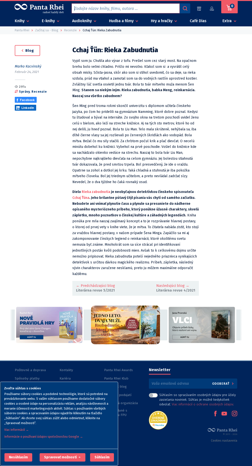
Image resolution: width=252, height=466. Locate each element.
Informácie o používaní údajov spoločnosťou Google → (43, 436)
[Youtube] (224, 414)
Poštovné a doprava (30, 370)
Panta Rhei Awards (118, 370)
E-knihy (49, 20)
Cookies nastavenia (224, 440)
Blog (29, 50)
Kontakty (66, 370)
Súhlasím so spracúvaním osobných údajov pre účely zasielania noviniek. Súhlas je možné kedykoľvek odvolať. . (197, 399)
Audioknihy (82, 20)
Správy (24, 91)
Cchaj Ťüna (80, 198)
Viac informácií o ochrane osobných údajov (202, 404)
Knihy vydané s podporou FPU (115, 412)
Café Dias (198, 20)
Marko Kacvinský (28, 66)
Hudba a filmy (122, 20)
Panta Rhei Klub (116, 378)
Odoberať (221, 383)
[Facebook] (215, 414)
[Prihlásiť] (212, 8)
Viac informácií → (16, 429)
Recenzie (39, 91)
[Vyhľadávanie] (185, 8)
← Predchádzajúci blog (95, 285)
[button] (18, 457)
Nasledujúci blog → (172, 285)
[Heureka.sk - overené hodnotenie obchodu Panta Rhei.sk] (158, 419)
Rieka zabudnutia (96, 192)
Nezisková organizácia (121, 403)
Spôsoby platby (27, 378)
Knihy (20, 20)
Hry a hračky (162, 20)
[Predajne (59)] (199, 8)
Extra (227, 20)
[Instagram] (234, 414)
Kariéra (65, 378)
